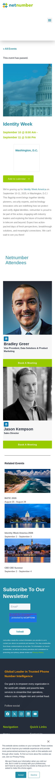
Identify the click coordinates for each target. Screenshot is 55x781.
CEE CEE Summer (14, 568)
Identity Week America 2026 (19, 533)
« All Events (10, 48)
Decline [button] (34, 774)
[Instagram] (21, 714)
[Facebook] (8, 714)
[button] (49, 20)
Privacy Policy (38, 652)
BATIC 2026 (10, 498)
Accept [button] (21, 774)
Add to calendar (17, 179)
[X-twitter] (14, 714)
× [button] (48, 740)
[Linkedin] (6, 339)
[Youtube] (35, 714)
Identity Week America (35, 189)
